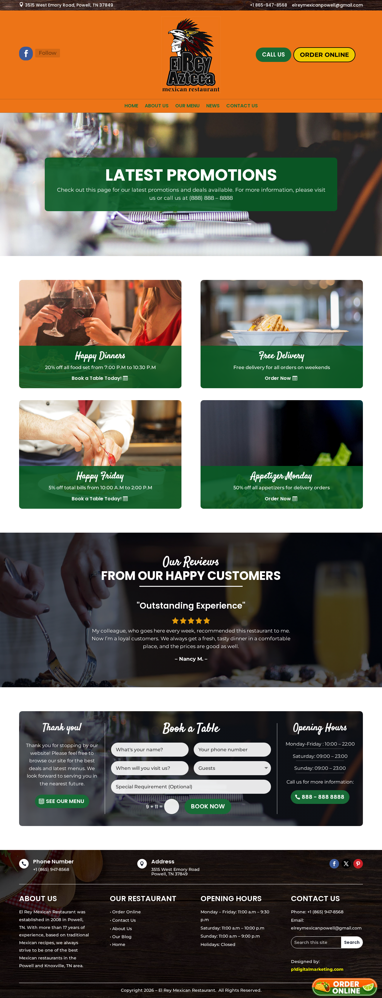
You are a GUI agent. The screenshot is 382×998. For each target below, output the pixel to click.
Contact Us (242, 106)
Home (131, 106)
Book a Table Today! (97, 378)
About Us (157, 106)
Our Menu (187, 106)
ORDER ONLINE (324, 54)
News (213, 106)
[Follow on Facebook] (26, 53)
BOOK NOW (208, 806)
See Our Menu (65, 801)
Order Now (278, 378)
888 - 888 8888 (323, 797)
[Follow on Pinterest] (358, 864)
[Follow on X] (346, 864)
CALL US (273, 55)
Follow (47, 53)
